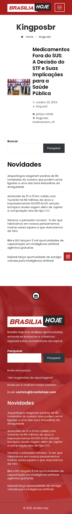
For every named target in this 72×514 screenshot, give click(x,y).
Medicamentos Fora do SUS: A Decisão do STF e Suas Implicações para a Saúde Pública (51, 71)
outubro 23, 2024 (46, 102)
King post (42, 106)
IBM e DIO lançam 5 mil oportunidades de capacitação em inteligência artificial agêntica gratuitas (35, 244)
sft (53, 122)
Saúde (49, 114)
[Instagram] (36, 296)
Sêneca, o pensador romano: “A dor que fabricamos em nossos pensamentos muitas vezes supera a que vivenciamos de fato (35, 225)
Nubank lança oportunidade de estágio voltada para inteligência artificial (34, 259)
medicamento (41, 122)
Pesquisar (54, 148)
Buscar (12, 141)
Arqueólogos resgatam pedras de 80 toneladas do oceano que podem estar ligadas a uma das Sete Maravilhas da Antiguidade (35, 181)
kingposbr (42, 118)
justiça (40, 114)
